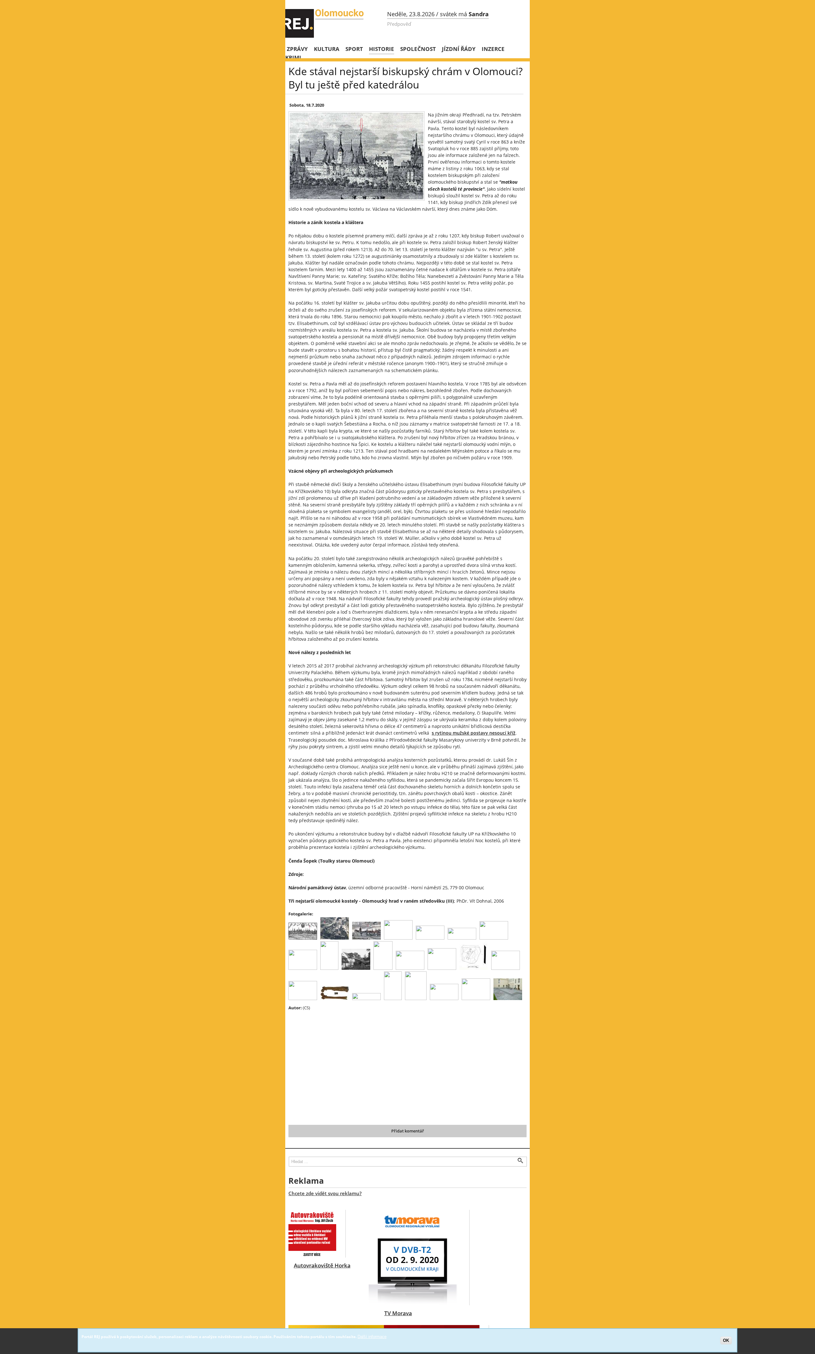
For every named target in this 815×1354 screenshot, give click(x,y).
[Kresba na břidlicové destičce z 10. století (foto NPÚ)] (473, 968)
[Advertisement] (399, 1061)
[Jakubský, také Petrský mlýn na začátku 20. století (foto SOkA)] (356, 968)
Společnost (418, 49)
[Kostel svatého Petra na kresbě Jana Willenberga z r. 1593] (302, 938)
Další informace (372, 1336)
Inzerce (493, 49)
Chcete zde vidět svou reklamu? (325, 1193)
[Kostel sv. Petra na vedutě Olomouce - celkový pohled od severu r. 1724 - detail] (366, 938)
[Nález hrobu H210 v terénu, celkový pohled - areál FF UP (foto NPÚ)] (505, 968)
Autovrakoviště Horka (322, 1265)
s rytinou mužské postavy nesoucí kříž (473, 733)
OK (726, 1340)
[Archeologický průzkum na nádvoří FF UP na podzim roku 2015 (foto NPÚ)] (383, 968)
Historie (381, 49)
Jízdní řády (459, 49)
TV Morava (398, 1313)
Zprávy (297, 49)
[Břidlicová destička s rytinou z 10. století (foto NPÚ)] (442, 968)
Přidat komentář (407, 1131)
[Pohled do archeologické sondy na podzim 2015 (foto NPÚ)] (410, 968)
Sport (354, 49)
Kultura (326, 49)
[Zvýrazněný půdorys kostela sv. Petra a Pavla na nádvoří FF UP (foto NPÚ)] (416, 998)
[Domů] (325, 23)
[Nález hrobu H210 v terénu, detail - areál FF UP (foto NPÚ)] (302, 998)
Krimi (293, 57)
